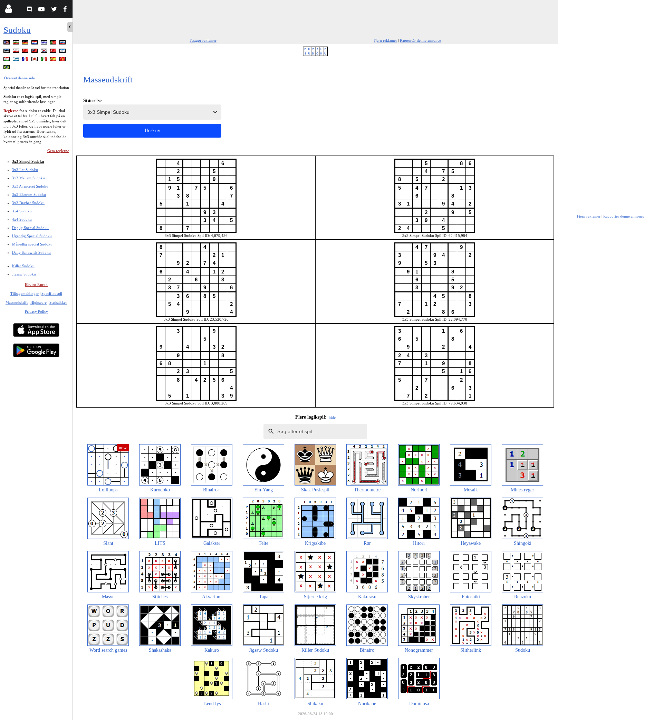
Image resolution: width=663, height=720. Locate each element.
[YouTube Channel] (42, 10)
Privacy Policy (36, 311)
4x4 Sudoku (22, 219)
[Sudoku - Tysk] (26, 43)
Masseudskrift (17, 302)
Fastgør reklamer (203, 40)
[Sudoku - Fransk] (26, 60)
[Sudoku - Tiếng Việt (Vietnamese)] (63, 60)
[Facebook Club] (66, 10)
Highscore (38, 302)
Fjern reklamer (385, 40)
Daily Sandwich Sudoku (31, 252)
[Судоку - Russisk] (63, 43)
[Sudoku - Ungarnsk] (7, 60)
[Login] (8, 10)
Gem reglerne (58, 151)
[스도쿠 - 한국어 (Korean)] (44, 52)
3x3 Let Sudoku (25, 170)
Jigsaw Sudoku (24, 274)
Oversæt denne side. (20, 78)
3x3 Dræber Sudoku (28, 203)
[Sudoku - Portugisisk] (54, 43)
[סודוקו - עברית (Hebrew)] (63, 52)
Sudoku (17, 29)
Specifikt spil (51, 293)
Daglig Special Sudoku (30, 228)
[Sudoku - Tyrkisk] (54, 52)
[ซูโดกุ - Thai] (44, 43)
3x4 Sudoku (22, 211)
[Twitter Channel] (54, 10)
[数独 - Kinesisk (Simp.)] (26, 52)
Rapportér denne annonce (420, 40)
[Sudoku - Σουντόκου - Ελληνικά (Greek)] (16, 60)
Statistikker (58, 302)
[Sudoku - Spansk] (54, 60)
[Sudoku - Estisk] (7, 52)
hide (332, 417)
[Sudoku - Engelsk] (7, 43)
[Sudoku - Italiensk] (44, 60)
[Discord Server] (30, 10)
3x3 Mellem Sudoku (28, 178)
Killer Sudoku (23, 266)
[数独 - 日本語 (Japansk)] (35, 60)
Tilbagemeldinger (24, 293)
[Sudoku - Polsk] (16, 52)
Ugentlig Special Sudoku (32, 236)
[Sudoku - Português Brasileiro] (7, 68)
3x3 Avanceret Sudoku (30, 186)
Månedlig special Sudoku (32, 244)
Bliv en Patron (36, 284)
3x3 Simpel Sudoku (28, 161)
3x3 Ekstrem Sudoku (29, 194)
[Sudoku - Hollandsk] (35, 43)
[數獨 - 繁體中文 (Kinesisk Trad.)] (35, 52)
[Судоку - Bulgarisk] (16, 43)
